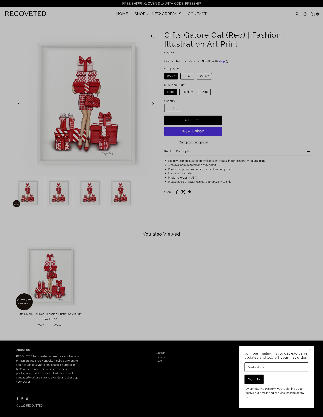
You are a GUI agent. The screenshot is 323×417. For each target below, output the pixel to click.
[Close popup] (309, 350)
